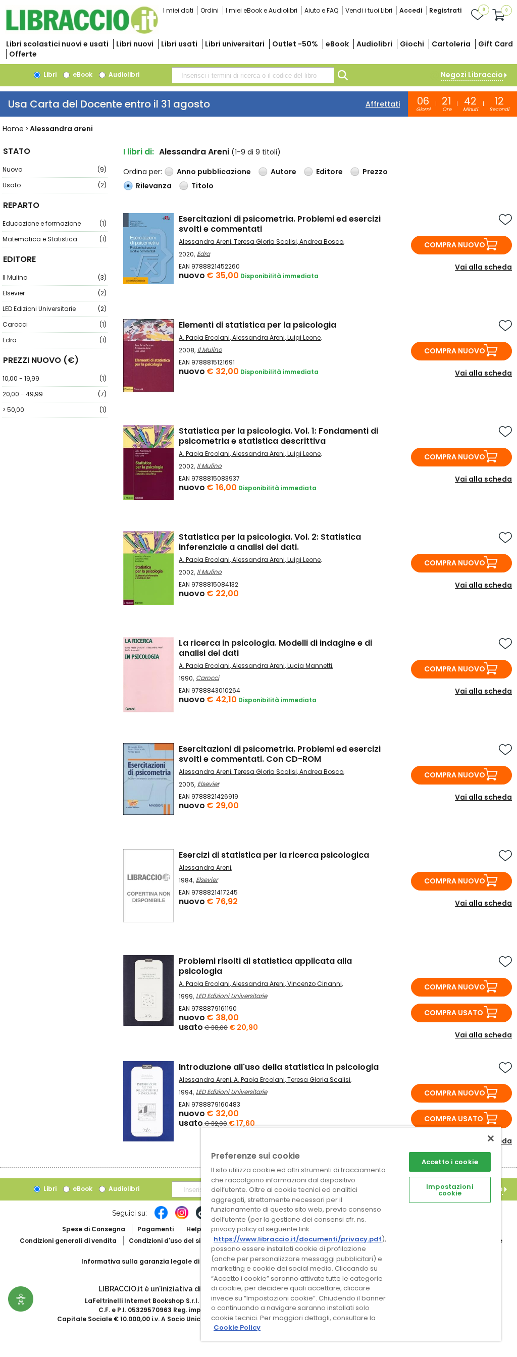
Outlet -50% (295, 44)
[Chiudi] (491, 1138)
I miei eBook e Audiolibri (261, 10)
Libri (49, 74)
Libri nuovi (134, 44)
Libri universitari (235, 44)
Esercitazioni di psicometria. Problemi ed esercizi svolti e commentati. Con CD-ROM (280, 754)
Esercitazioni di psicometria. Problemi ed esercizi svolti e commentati (280, 224)
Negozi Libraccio (472, 75)
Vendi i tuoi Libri (368, 10)
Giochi (412, 44)
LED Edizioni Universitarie (55, 308)
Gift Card (495, 44)
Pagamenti (155, 1229)
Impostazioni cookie (450, 1190)
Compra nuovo (454, 245)
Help (193, 1229)
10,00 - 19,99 (55, 378)
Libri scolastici (57, 44)
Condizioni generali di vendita (68, 1240)
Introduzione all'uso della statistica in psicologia (279, 1067)
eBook (337, 44)
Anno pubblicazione (214, 172)
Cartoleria (451, 44)
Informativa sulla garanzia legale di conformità (159, 1261)
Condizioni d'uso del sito (168, 1240)
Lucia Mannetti (309, 665)
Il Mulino (55, 277)
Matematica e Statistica (55, 239)
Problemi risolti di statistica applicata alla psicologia (265, 966)
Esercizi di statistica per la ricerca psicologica (274, 855)
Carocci (55, 324)
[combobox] (253, 75)
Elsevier (55, 293)
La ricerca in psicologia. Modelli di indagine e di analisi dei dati (275, 648)
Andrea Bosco (321, 241)
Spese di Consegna (93, 1229)
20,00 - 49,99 (55, 394)
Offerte (23, 54)
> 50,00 (55, 409)
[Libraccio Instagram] (182, 1217)
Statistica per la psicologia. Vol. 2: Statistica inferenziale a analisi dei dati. (270, 542)
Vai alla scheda (483, 267)
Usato (55, 185)
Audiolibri (374, 44)
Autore (283, 172)
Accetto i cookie (450, 1162)
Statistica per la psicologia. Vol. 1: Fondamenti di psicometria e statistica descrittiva (278, 436)
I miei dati (178, 10)
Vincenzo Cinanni (314, 983)
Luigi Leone (304, 337)
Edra (55, 340)
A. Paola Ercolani (204, 337)
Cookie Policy (237, 1327)
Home (13, 129)
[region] (351, 1233)
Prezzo (375, 172)
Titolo (202, 186)
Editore (329, 172)
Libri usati (179, 44)
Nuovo (55, 169)
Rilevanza (154, 186)
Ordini (209, 10)
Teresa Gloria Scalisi (265, 241)
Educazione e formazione (55, 223)
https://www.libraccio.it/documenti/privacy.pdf (298, 1239)
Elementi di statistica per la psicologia (257, 325)
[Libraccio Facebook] (161, 1217)
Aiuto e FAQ (321, 10)
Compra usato (453, 1013)
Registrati (445, 10)
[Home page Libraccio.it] (82, 31)
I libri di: (138, 152)
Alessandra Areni (205, 241)
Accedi (410, 10)
